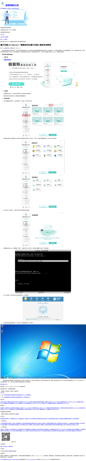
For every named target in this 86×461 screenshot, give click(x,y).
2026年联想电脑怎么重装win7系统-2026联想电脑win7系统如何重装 (14, 423)
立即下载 (2, 34)
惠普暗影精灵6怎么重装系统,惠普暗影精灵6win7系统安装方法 (17, 397)
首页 (1, 8)
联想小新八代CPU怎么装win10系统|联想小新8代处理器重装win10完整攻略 (70, 429)
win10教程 (13, 8)
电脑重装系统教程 (67, 418)
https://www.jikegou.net (31, 459)
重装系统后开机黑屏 (42, 418)
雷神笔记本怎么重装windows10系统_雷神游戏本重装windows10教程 (14, 430)
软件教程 (6, 36)
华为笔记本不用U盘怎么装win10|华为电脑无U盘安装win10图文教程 (42, 430)
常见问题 (17, 8)
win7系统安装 (10, 446)
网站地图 (10, 451)
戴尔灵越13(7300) (4, 384)
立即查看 (17, 414)
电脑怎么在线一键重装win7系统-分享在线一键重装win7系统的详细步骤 (37, 424)
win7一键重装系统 (12, 418)
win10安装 (5, 446)
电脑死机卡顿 (35, 418)
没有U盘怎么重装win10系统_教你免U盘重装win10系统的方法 (69, 430)
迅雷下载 (2, 36)
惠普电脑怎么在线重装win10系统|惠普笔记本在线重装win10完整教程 (40, 429)
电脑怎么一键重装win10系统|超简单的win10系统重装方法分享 (13, 429)
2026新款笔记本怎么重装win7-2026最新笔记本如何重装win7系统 (69, 423)
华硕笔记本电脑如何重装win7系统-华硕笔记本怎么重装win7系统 (65, 424)
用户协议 (9, 459)
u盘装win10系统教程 (59, 418)
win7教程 (8, 8)
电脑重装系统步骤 (4, 418)
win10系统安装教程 (51, 418)
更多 (5, 420)
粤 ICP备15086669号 (15, 459)
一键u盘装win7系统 (28, 418)
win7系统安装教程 (75, 418)
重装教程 (4, 8)
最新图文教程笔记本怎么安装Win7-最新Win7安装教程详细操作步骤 (42, 423)
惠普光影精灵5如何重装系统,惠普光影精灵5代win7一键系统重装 (17, 394)
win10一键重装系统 (20, 418)
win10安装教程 (3, 459)
